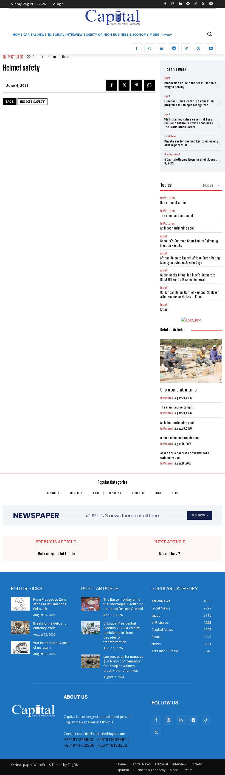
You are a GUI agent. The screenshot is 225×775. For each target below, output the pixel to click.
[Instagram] (173, 4)
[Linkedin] (180, 4)
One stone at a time (173, 202)
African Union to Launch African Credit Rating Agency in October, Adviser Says (190, 260)
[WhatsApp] (149, 85)
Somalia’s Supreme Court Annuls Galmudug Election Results (189, 243)
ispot (167, 78)
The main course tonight (176, 215)
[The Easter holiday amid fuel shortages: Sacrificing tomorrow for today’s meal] (90, 604)
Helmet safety (32, 101)
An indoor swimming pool (177, 228)
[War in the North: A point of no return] (20, 647)
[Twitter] (203, 4)
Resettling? (169, 553)
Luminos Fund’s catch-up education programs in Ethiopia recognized (189, 103)
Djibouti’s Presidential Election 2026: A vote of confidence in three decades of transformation (121, 633)
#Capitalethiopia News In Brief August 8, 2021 (190, 161)
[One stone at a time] (191, 360)
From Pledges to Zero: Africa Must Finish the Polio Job (50, 604)
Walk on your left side (55, 553)
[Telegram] (188, 4)
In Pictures (13, 57)
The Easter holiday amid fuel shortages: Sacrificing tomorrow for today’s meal (123, 604)
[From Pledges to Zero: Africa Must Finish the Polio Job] (20, 604)
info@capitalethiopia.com (104, 733)
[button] (209, 33)
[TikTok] (196, 4)
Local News (170, 136)
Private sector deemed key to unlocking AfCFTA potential (191, 143)
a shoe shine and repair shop (179, 438)
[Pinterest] (136, 85)
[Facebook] (165, 4)
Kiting (164, 309)
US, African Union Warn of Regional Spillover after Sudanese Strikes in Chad (189, 294)
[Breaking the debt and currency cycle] (20, 627)
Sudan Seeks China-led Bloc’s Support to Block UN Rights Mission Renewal (187, 277)
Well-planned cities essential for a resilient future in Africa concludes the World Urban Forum (188, 123)
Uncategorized (172, 154)
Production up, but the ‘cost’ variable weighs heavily (190, 85)
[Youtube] (211, 4)
